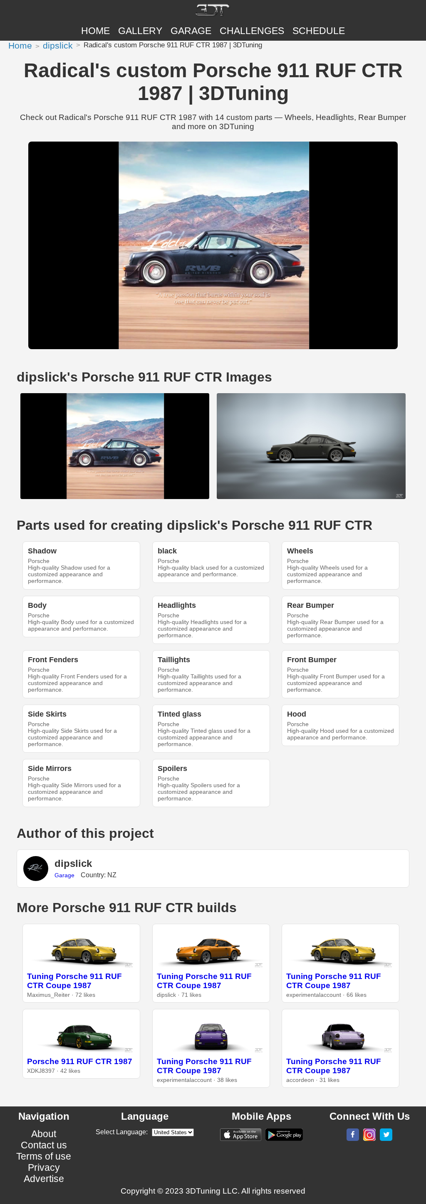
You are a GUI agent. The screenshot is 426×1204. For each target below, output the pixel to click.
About (43, 1133)
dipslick (58, 45)
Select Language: (122, 1131)
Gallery (140, 30)
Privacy (44, 1167)
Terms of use (43, 1156)
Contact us (44, 1145)
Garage (191, 30)
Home (95, 30)
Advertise (44, 1178)
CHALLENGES (252, 30)
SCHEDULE (318, 30)
